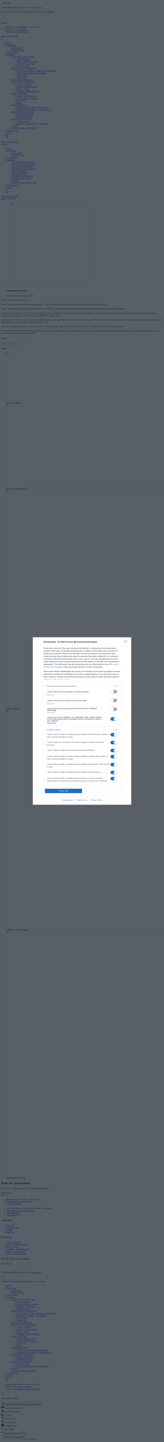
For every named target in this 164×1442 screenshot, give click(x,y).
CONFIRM (63, 791)
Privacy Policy (96, 800)
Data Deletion (67, 800)
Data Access (82, 800)
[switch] (113, 691)
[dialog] (82, 721)
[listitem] (82, 686)
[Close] (126, 642)
